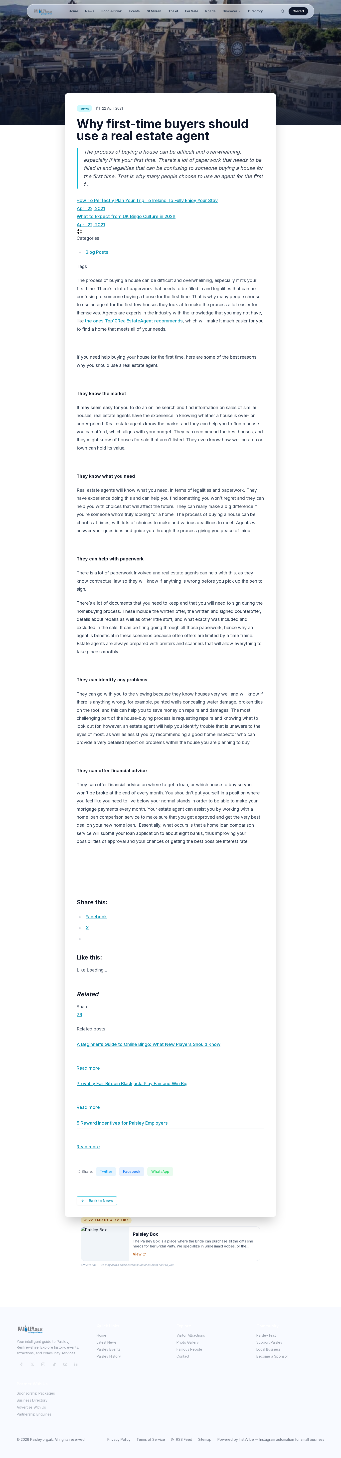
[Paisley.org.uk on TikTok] (54, 1364)
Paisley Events (108, 1349)
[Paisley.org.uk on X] (32, 1364)
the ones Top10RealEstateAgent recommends (134, 320)
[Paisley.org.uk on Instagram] (43, 1364)
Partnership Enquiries (34, 1414)
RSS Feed (184, 1439)
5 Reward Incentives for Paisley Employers (122, 1123)
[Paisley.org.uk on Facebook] (21, 1364)
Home (73, 11)
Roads (210, 11)
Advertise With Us (31, 1407)
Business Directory (32, 1400)
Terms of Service (151, 1439)
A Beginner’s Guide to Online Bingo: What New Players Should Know (148, 1044)
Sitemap (204, 1439)
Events (134, 11)
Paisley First (266, 1335)
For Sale (191, 11)
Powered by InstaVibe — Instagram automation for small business (270, 1439)
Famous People (189, 1349)
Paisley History (109, 1356)
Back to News (101, 1201)
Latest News (107, 1342)
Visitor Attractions (190, 1335)
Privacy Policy (119, 1439)
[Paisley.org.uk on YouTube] (65, 1364)
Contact (298, 11)
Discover (230, 11)
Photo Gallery (187, 1342)
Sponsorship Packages (36, 1393)
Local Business (268, 1349)
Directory (255, 11)
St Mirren (154, 11)
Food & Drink (111, 11)
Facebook (131, 1171)
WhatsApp (160, 1171)
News (89, 11)
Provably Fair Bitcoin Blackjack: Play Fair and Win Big (132, 1083)
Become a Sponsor (272, 1356)
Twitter (106, 1171)
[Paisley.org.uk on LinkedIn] (76, 1364)
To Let (173, 11)
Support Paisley (269, 1342)
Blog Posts (97, 252)
